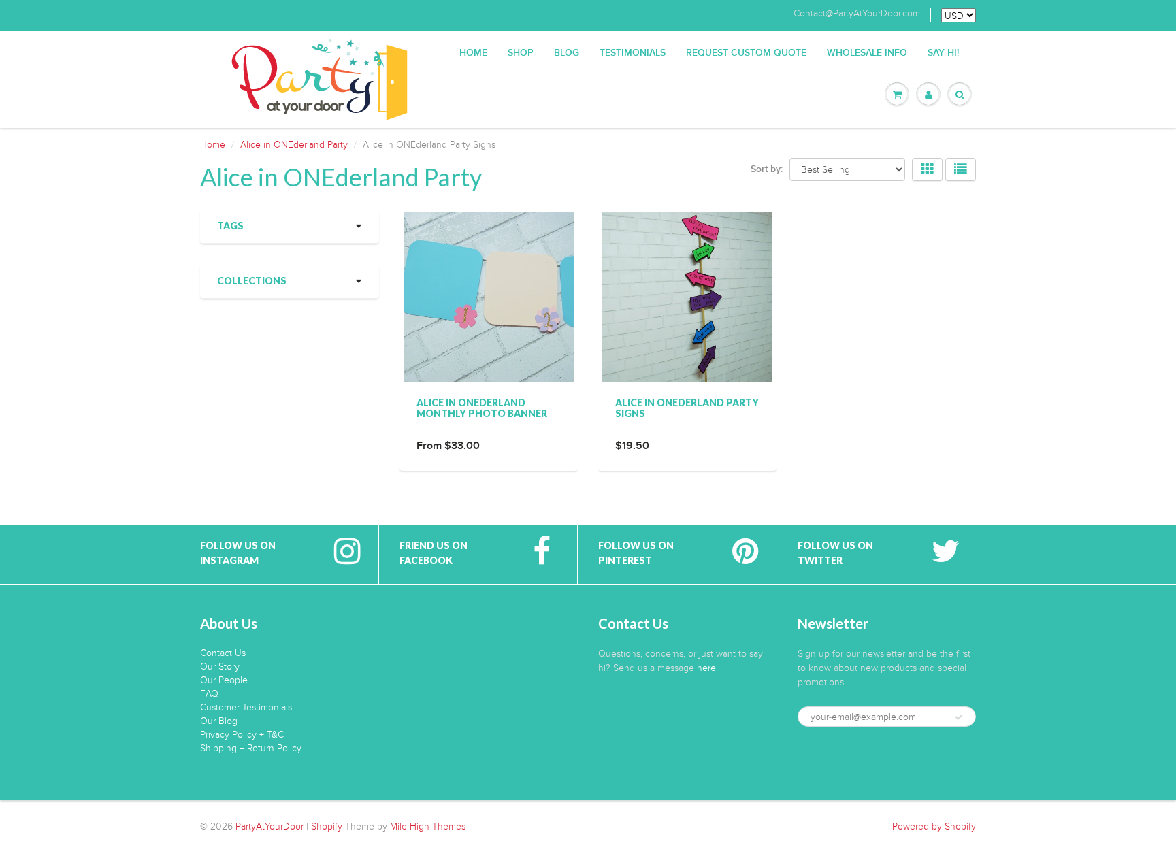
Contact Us (223, 653)
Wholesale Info (867, 53)
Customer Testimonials (246, 707)
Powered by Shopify (934, 826)
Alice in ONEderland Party (294, 144)
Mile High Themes (428, 826)
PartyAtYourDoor (269, 826)
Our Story (220, 666)
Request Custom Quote (746, 53)
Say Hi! (943, 53)
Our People (224, 680)
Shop (521, 53)
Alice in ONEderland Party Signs (687, 408)
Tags (230, 225)
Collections (252, 280)
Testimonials (633, 53)
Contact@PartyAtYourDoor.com (857, 13)
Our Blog (219, 721)
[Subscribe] (959, 717)
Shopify (326, 826)
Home (473, 53)
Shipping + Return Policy (250, 748)
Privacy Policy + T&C (242, 734)
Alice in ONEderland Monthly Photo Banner (481, 408)
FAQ (209, 694)
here (706, 668)
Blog (566, 53)
